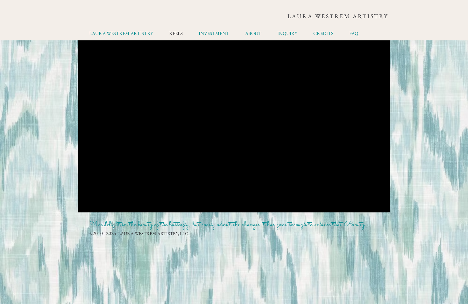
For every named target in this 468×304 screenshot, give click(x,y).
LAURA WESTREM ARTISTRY (337, 16)
